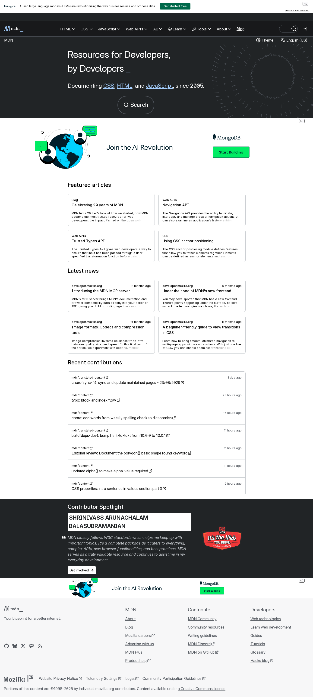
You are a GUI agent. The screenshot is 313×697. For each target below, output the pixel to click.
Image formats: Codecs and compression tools (108, 330)
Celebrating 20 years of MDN (97, 205)
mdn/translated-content (88, 377)
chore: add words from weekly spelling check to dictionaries (122, 417)
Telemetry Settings (101, 678)
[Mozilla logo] (18, 678)
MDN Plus (133, 652)
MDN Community (202, 618)
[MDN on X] (23, 646)
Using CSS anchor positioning (188, 241)
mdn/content (80, 395)
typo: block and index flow (94, 400)
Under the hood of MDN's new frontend (196, 291)
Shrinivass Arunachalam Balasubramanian (108, 521)
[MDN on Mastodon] (31, 646)
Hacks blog (259, 660)
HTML (124, 85)
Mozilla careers (138, 635)
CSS (108, 85)
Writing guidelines (202, 635)
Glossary (258, 652)
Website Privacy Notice (58, 678)
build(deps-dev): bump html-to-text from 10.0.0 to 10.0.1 (119, 435)
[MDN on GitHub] (6, 646)
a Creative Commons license (201, 688)
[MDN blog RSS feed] (40, 646)
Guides (256, 635)
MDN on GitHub (201, 652)
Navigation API (175, 205)
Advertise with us (139, 644)
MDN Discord (199, 644)
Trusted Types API (88, 241)
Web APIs (169, 200)
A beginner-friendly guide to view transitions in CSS (201, 330)
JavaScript (159, 85)
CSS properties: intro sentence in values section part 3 (117, 488)
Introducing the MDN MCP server (101, 291)
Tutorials (257, 644)
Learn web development (270, 627)
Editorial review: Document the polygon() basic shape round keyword (129, 453)
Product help (136, 660)
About (130, 618)
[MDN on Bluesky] (15, 646)
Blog (240, 28)
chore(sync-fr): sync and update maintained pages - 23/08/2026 (126, 382)
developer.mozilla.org (87, 286)
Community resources (206, 627)
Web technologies (265, 618)
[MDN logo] (13, 609)
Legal (130, 678)
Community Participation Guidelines (172, 678)
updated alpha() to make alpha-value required (110, 471)
